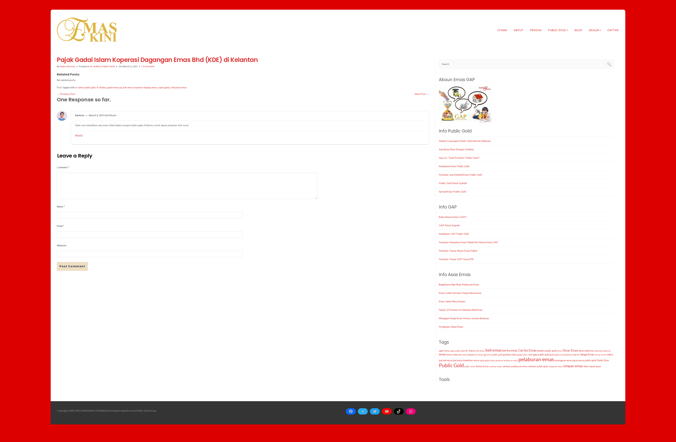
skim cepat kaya (592, 366)
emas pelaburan (469, 354)
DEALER (595, 30)
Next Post (422, 93)
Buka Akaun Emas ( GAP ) (453, 216)
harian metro (600, 354)
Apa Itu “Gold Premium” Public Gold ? (459, 157)
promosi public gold (586, 360)
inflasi (610, 354)
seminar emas (495, 366)
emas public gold (494, 354)
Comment (63, 167)
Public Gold (108, 66)
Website (61, 245)
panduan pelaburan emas (506, 360)
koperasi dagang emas (145, 87)
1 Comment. (148, 66)
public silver (469, 366)
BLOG (578, 30)
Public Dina (603, 360)
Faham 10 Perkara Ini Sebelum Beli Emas (461, 309)
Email (60, 225)
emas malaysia (453, 354)
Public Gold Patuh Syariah (453, 183)
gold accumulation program (567, 354)
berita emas (510, 350)
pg (573, 360)
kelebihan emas (471, 360)
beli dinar (480, 351)
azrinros (79, 115)
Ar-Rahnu (95, 66)
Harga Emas (587, 354)
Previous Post (66, 93)
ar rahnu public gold (85, 87)
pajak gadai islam (487, 360)
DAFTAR (612, 30)
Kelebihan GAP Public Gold (454, 233)
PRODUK (536, 30)
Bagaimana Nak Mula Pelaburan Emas (459, 284)
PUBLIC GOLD (558, 30)
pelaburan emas (536, 359)
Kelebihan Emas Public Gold (454, 166)
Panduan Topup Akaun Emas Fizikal (458, 250)
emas (442, 354)
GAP (530, 354)
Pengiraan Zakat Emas (451, 326)
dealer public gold (547, 350)
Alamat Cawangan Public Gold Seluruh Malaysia (465, 140)
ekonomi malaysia (602, 351)
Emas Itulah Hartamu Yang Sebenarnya (460, 292)
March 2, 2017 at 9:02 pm (102, 115)
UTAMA (502, 30)
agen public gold (457, 351)
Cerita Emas (527, 350)
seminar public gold (538, 366)
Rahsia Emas (482, 366)
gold (552, 354)
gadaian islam (510, 354)
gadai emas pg (114, 87)
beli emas (493, 350)
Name (61, 206)
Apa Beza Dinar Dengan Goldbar (456, 149)
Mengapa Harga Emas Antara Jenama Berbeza (464, 318)
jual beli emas (446, 360)
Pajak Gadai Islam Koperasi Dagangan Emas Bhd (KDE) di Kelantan (157, 59)
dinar (559, 351)
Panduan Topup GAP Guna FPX (456, 259)
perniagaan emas (563, 360)
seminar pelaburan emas (515, 366)
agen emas (444, 350)
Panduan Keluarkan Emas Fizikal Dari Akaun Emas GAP (468, 242)
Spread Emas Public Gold (452, 191)
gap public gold (541, 354)
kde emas (128, 87)
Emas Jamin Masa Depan (452, 301)
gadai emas (522, 354)
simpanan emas (179, 87)
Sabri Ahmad (67, 66)
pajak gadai (164, 87)
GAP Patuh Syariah (449, 225)
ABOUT (518, 30)
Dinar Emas (570, 350)
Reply (79, 135)
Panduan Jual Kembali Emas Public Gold (460, 174)
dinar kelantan (586, 350)
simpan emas (573, 366)
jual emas (458, 360)
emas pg (482, 354)
